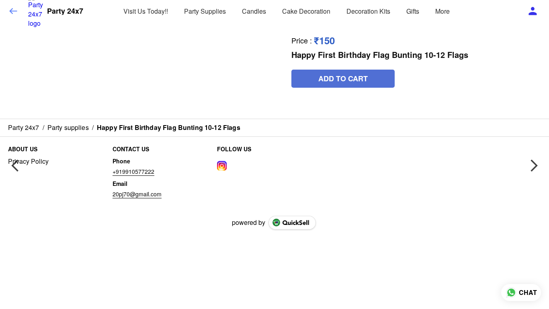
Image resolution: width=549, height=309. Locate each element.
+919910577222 (133, 171)
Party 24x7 (65, 11)
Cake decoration (306, 11)
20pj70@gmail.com (137, 194)
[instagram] (221, 165)
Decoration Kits (368, 11)
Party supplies (205, 11)
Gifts (412, 11)
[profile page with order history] (533, 11)
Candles (254, 11)
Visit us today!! (145, 11)
